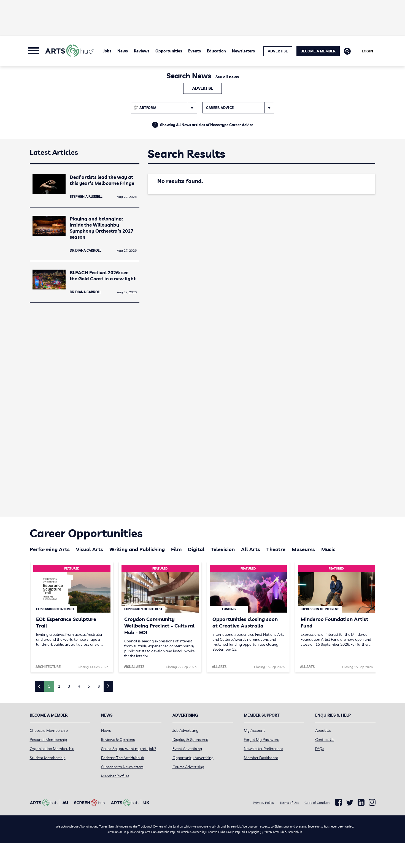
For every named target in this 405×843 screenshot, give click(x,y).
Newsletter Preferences (263, 748)
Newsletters (243, 51)
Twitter (349, 802)
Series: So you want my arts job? (128, 748)
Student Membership (48, 757)
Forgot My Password (261, 739)
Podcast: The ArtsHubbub (122, 757)
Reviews (141, 51)
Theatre (275, 549)
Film (176, 549)
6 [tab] (99, 686)
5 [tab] (89, 686)
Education (216, 51)
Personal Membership (48, 739)
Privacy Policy (263, 803)
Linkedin (361, 802)
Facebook (338, 802)
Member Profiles (115, 775)
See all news (227, 77)
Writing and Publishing (137, 549)
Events (194, 51)
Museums (303, 549)
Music (328, 549)
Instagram (372, 802)
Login (367, 51)
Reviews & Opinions (118, 739)
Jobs (107, 51)
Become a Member (318, 51)
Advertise (202, 88)
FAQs (319, 748)
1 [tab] (49, 686)
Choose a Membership (49, 730)
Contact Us (324, 739)
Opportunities (168, 51)
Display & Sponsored (190, 739)
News (122, 51)
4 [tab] (79, 686)
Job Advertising (185, 730)
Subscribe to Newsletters (122, 766)
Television (223, 549)
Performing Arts (50, 549)
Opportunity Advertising (193, 757)
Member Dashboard (261, 757)
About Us (323, 730)
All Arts (250, 549)
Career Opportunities (86, 533)
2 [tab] (59, 686)
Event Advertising (187, 748)
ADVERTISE (278, 51)
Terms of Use (289, 803)
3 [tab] (69, 686)
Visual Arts (89, 549)
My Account (254, 730)
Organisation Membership (52, 748)
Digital (196, 549)
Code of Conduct (317, 803)
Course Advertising (188, 766)
